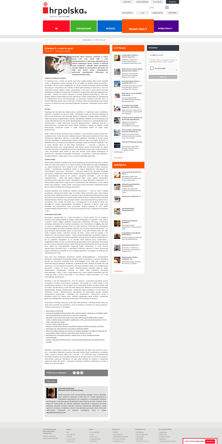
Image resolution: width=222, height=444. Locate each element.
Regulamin (162, 439)
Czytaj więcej (118, 157)
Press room (93, 436)
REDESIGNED (53, 438)
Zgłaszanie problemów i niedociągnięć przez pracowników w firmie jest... (131, 123)
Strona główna (127, 13)
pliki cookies (200, 441)
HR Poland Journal (142, 441)
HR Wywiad (139, 436)
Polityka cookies (164, 436)
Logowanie (127, 2)
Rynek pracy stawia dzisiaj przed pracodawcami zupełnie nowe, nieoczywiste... (131, 136)
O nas (142, 13)
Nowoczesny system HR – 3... (131, 196)
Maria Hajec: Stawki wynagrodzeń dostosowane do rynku (132, 227)
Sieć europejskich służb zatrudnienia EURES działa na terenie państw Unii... (131, 99)
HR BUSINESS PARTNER (120, 436)
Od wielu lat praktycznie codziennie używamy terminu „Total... (131, 190)
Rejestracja (163, 434)
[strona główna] (64, 8)
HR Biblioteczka (118, 441)
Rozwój (110, 28)
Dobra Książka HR (142, 434)
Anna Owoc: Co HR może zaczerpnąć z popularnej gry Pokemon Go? (131, 249)
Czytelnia (76, 40)
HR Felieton (140, 432)
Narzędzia (120, 165)
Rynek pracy (165, 28)
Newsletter (172, 2)
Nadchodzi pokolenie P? (130, 245)
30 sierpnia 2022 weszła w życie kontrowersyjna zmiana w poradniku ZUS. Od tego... (132, 87)
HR (56, 28)
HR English (139, 439)
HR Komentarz (118, 434)
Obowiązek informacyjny (167, 441)
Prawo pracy (138, 29)
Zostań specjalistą (142, 2)
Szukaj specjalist (95, 439)
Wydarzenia (157, 13)
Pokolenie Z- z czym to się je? (94, 40)
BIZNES (115, 432)
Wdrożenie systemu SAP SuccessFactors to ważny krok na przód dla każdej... (131, 178)
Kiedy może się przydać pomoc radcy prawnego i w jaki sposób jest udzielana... (132, 111)
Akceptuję (210, 441)
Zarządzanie (83, 28)
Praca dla (157, 2)
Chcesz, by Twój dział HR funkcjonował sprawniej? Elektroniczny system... (130, 75)
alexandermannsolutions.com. (56, 412)
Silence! (45, 438)
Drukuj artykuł (50, 381)
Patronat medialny (119, 439)
